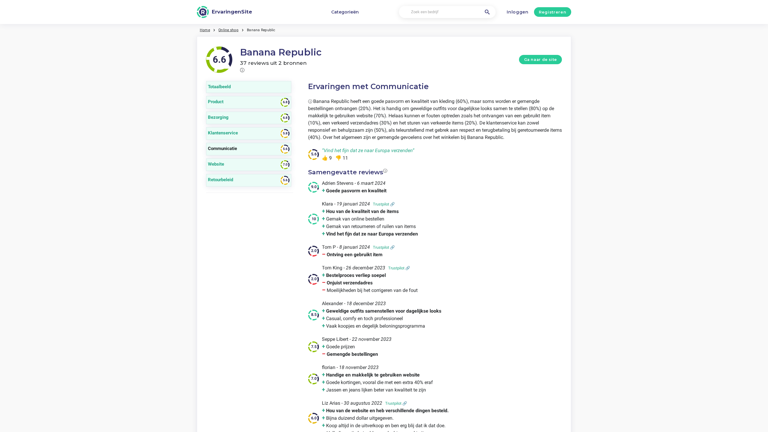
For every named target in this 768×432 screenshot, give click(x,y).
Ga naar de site (540, 59)
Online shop (228, 30)
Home (205, 30)
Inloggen (518, 12)
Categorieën (345, 12)
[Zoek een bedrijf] (487, 12)
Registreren (552, 12)
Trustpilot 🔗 (384, 204)
